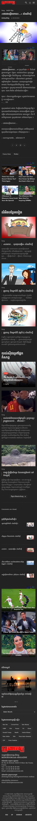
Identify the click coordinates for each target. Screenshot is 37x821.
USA (10, 729)
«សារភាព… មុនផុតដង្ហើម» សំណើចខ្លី (18, 244)
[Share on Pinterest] (20, 146)
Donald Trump (7, 733)
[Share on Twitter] (16, 146)
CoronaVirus (14, 725)
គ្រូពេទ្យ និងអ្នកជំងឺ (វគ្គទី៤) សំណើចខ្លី (18, 332)
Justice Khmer (26, 733)
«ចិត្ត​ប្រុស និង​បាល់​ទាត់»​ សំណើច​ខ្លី (11, 536)
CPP (4, 740)
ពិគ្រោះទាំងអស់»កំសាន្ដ (17, 496)
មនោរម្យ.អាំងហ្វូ (5, 18)
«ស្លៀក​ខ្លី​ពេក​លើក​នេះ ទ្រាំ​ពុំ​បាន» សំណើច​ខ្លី (13, 575)
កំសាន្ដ (3, 11)
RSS (6, 815)
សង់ (28, 69)
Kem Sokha (6, 736)
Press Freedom (12, 740)
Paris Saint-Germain (25, 736)
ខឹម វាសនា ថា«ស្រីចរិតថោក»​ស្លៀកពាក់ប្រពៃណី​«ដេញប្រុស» (17, 379)
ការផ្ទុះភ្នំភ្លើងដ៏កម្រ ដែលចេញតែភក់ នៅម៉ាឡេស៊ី (18, 474)
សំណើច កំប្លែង (9, 11)
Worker (16, 154)
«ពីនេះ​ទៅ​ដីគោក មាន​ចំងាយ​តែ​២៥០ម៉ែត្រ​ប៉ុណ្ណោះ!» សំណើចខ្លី (13, 563)
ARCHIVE (28, 815)
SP (12, 815)
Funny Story (7, 154)
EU (23, 729)
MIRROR (19, 815)
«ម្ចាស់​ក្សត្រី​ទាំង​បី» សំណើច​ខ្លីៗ (10, 524)
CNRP (4, 729)
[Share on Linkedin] (24, 146)
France (17, 729)
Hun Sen (5, 725)
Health (16, 733)
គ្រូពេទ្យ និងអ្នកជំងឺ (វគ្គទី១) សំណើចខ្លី (18, 291)
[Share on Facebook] (12, 146)
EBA (14, 736)
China (29, 729)
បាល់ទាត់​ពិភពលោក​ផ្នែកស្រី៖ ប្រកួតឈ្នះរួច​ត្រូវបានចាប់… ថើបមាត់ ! (19, 420)
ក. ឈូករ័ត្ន (6, 384)
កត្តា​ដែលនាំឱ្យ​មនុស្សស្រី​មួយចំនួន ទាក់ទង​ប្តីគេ (16, 695)
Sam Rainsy (25, 725)
